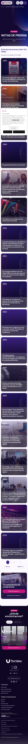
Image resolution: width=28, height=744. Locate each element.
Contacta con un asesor (13, 595)
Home (2, 6)
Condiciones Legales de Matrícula (8, 720)
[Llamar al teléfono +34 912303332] (18, 3)
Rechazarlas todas (7, 131)
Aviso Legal (3, 722)
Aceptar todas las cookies (19, 131)
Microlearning (4, 703)
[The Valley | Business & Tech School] (6, 3)
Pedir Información (13, 591)
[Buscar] (21, 3)
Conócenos (4, 687)
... (17, 562)
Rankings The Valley (6, 691)
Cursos (2, 701)
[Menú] (25, 3)
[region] (14, 121)
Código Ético (3, 732)
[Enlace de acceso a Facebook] (11, 681)
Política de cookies (15, 120)
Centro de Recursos (6, 689)
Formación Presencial (6, 707)
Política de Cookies (5, 728)
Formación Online (5, 709)
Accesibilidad (4, 724)
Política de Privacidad (5, 730)
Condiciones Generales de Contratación (9, 726)
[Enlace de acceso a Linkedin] (14, 681)
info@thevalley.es (14, 678)
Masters (3, 699)
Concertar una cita (13, 647)
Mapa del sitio (4, 693)
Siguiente (20, 566)
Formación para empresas (7, 705)
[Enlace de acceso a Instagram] (16, 681)
